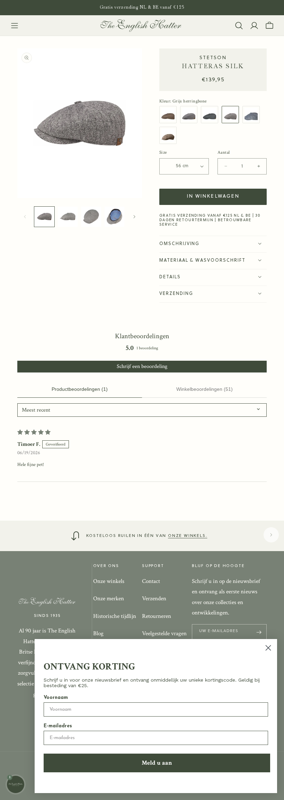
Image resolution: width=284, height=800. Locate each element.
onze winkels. (187, 535)
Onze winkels (108, 581)
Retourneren (156, 616)
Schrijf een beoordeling (142, 366)
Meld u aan (157, 763)
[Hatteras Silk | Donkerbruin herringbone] (169, 114)
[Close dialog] (268, 648)
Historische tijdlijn (114, 616)
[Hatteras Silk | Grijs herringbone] (232, 114)
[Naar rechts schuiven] (134, 216)
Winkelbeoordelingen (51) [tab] (204, 389)
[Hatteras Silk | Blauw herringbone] (252, 114)
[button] (14, 25)
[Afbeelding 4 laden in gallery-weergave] (115, 217)
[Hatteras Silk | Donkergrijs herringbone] (211, 114)
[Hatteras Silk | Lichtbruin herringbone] (169, 135)
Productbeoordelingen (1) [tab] (80, 389)
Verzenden (154, 598)
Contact (151, 581)
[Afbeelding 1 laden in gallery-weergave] (44, 217)
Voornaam (56, 697)
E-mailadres (58, 726)
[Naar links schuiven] (25, 216)
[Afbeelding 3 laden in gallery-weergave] (91, 217)
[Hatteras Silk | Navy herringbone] (190, 114)
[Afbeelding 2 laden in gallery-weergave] (68, 217)
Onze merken (108, 598)
